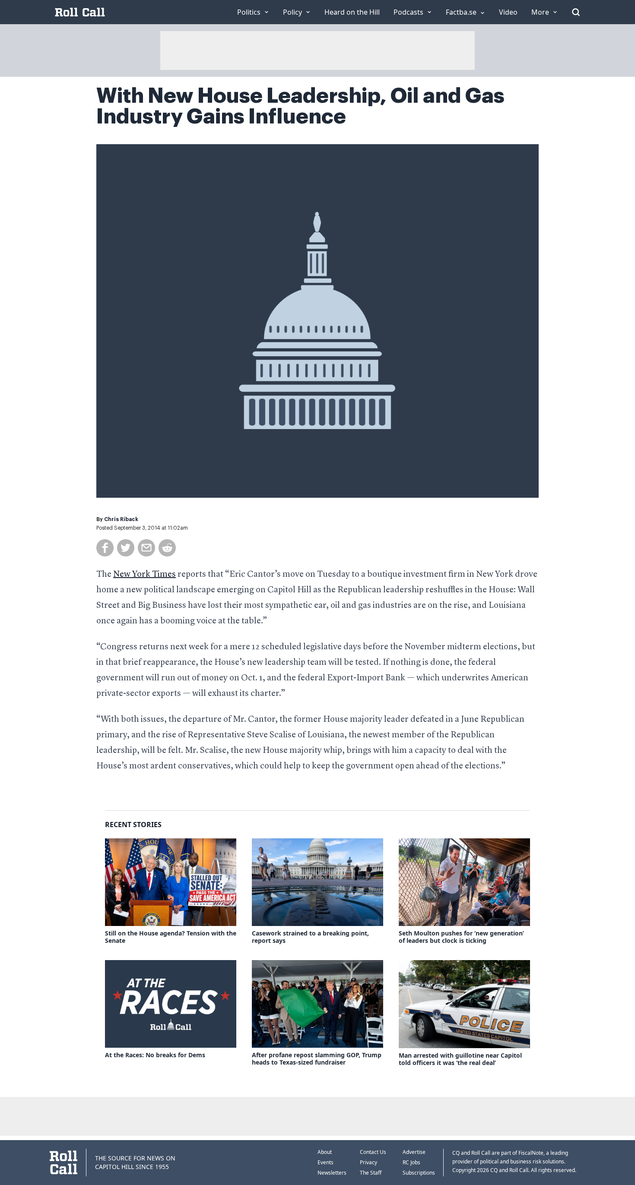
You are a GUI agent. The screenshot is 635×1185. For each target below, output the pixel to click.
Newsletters (332, 1172)
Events (325, 1162)
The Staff (370, 1172)
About (325, 1152)
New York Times (144, 574)
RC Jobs (411, 1162)
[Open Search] (576, 12)
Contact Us (373, 1152)
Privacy (368, 1162)
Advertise (414, 1152)
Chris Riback (121, 519)
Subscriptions (419, 1172)
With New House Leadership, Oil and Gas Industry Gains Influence (300, 106)
